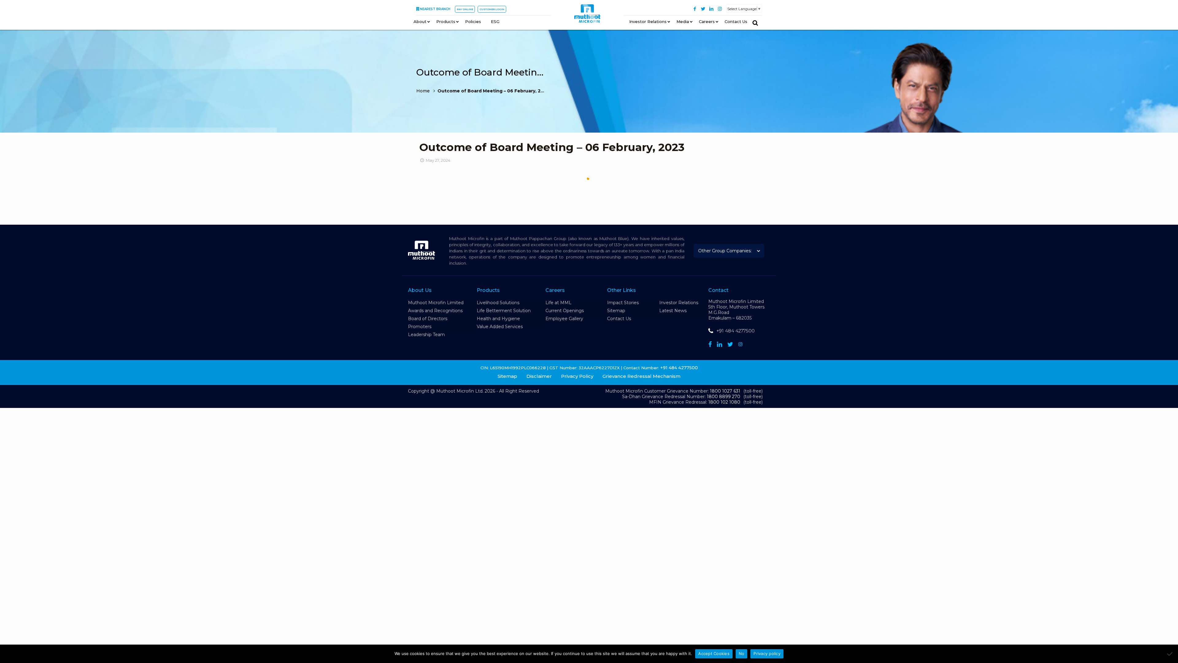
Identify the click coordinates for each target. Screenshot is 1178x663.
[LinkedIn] (711, 9)
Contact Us (619, 318)
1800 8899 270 (723, 396)
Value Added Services (500, 326)
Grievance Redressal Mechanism (641, 376)
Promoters (419, 326)
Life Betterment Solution (504, 310)
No (742, 653)
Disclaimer (539, 376)
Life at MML (558, 302)
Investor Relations (678, 302)
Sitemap (616, 310)
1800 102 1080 (724, 402)
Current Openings (564, 310)
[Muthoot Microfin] (587, 15)
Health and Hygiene (498, 318)
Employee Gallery (564, 318)
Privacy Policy (577, 376)
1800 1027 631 (725, 391)
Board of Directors (427, 318)
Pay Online (465, 9)
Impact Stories (623, 302)
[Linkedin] (719, 344)
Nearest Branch (435, 9)
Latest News (673, 310)
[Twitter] (703, 9)
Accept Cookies (714, 653)
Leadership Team (426, 334)
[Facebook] (695, 9)
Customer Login (491, 9)
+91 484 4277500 (735, 331)
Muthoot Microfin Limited (436, 302)
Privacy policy (766, 653)
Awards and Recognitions (435, 310)
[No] (1170, 654)
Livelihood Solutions (498, 302)
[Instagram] (720, 9)
